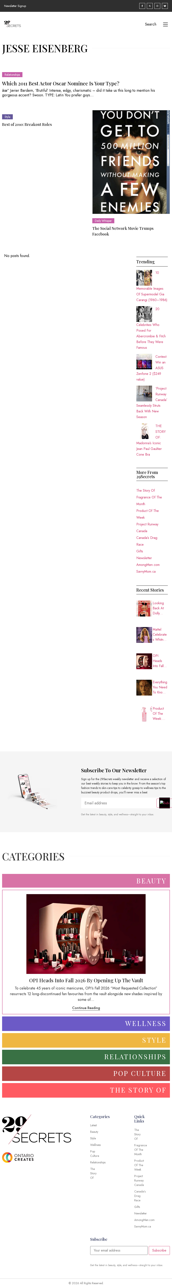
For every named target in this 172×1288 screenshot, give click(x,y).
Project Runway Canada (147, 527)
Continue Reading (86, 1007)
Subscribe (159, 1250)
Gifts (139, 551)
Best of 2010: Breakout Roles (27, 124)
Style (7, 117)
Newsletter (144, 558)
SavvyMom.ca (146, 571)
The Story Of (145, 490)
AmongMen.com (148, 564)
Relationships (12, 75)
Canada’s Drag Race (146, 541)
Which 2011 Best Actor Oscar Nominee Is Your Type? (60, 83)
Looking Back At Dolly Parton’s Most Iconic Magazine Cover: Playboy (160, 608)
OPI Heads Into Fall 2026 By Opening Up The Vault (159, 661)
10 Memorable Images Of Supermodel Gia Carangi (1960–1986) (151, 286)
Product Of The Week (147, 514)
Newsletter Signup (15, 6)
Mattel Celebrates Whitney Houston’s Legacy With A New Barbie (160, 634)
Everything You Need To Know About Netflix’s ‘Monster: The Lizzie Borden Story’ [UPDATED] (160, 687)
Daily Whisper (103, 221)
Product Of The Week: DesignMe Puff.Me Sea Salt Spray (160, 713)
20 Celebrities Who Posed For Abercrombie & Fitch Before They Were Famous (151, 328)
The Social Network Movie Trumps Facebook (123, 231)
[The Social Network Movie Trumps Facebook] (131, 162)
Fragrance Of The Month (149, 500)
